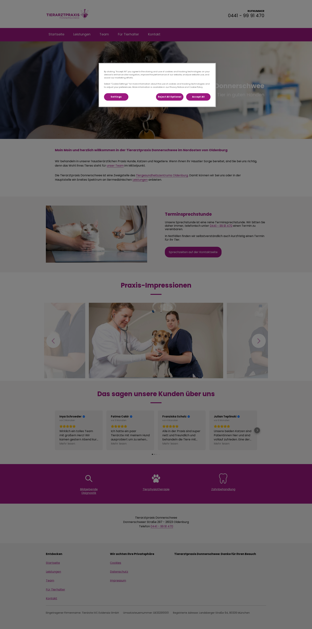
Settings (116, 97)
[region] (157, 85)
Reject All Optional (169, 97)
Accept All (198, 97)
